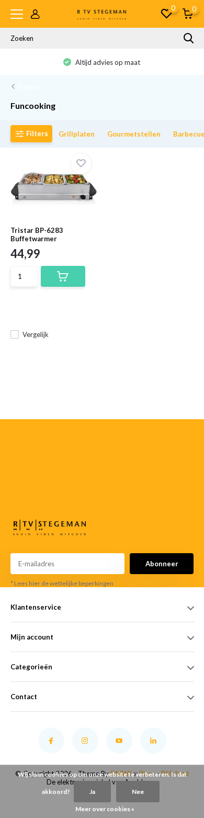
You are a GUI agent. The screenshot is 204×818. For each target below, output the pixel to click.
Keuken (29, 87)
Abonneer (161, 563)
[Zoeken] (189, 38)
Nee (138, 791)
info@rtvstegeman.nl (28, 491)
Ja (92, 791)
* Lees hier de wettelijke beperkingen (62, 583)
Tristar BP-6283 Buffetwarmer (36, 234)
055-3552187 (25, 478)
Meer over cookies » (104, 809)
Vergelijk (35, 334)
